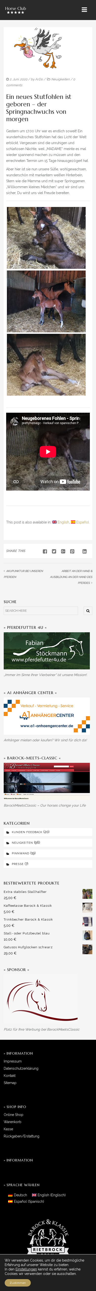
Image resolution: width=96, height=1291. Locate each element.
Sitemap (10, 1083)
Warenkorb (12, 1122)
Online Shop (13, 1115)
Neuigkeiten (60, 79)
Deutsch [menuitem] (20, 1195)
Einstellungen (26, 1269)
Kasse (8, 1129)
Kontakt (10, 1076)
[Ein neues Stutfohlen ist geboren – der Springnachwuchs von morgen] (52, 551)
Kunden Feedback (27, 832)
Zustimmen (18, 1283)
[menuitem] (60, 522)
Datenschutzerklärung (21, 1068)
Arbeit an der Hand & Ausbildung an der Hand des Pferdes (71, 577)
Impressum (13, 1061)
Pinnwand (20, 853)
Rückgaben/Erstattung (21, 1136)
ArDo (39, 79)
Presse (18, 864)
